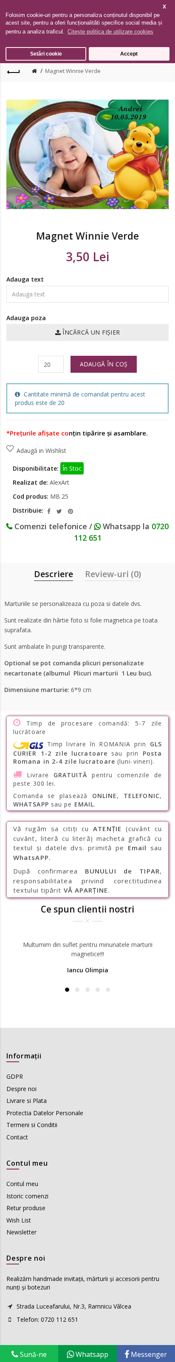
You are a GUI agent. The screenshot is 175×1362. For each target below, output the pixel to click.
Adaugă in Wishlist (41, 451)
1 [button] (67, 990)
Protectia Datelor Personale (44, 1113)
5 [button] (108, 990)
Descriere (53, 574)
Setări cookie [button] (46, 53)
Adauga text (25, 279)
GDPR (14, 1076)
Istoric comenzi (27, 1196)
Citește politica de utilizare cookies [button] (110, 31)
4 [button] (98, 990)
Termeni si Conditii (31, 1125)
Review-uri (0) (113, 574)
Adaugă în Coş (104, 364)
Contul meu (22, 1184)
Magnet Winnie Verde (73, 71)
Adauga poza (26, 318)
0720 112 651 (59, 1319)
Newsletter (21, 1232)
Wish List (18, 1220)
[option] (87, 958)
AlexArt (59, 482)
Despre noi (21, 1089)
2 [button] (77, 990)
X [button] (164, 6)
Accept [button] (129, 53)
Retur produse (25, 1208)
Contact (17, 1137)
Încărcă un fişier (90, 332)
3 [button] (87, 990)
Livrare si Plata (26, 1101)
